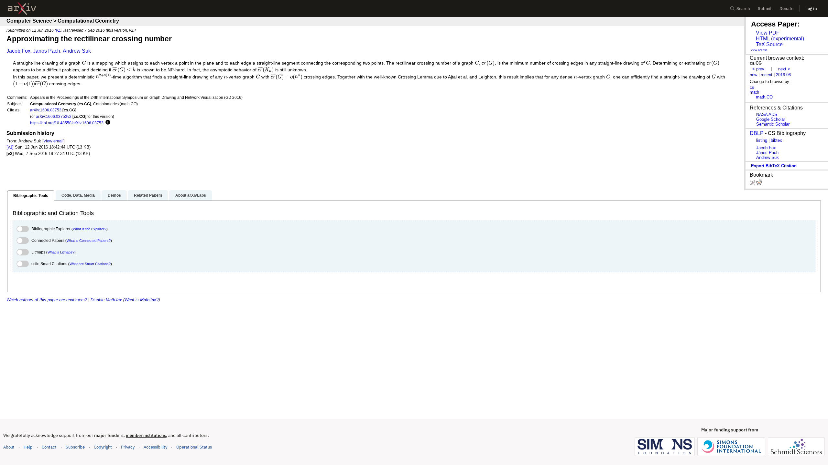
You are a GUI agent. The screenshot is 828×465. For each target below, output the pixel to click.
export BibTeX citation (774, 165)
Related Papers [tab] (148, 195)
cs (752, 87)
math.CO (764, 97)
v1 (58, 30)
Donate (786, 8)
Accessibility (155, 447)
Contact (49, 447)
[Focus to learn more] (107, 123)
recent (766, 74)
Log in (811, 8)
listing (761, 140)
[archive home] (22, 8)
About (9, 447)
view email (53, 141)
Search (743, 8)
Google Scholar (770, 119)
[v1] (10, 147)
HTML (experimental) (780, 38)
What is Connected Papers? (89, 241)
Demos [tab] (114, 195)
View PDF (767, 33)
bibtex (776, 140)
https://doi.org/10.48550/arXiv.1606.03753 (67, 123)
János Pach (767, 152)
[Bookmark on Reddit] (759, 183)
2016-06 (783, 74)
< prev (758, 69)
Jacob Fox (18, 51)
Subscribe (75, 447)
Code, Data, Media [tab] (78, 195)
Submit (765, 8)
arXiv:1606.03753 (45, 110)
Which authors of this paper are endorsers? (46, 299)
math (754, 92)
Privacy (128, 447)
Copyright (103, 447)
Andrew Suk (77, 51)
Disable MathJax (106, 299)
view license (759, 50)
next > (784, 69)
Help (28, 447)
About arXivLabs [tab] (190, 195)
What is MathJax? (141, 299)
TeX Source (769, 44)
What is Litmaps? (61, 252)
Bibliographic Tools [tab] (30, 195)
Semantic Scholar (773, 124)
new (753, 74)
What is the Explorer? (89, 229)
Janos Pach (46, 51)
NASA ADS (766, 114)
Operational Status (194, 447)
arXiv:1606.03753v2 (53, 116)
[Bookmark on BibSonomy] (753, 183)
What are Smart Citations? (90, 264)
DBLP (757, 133)
